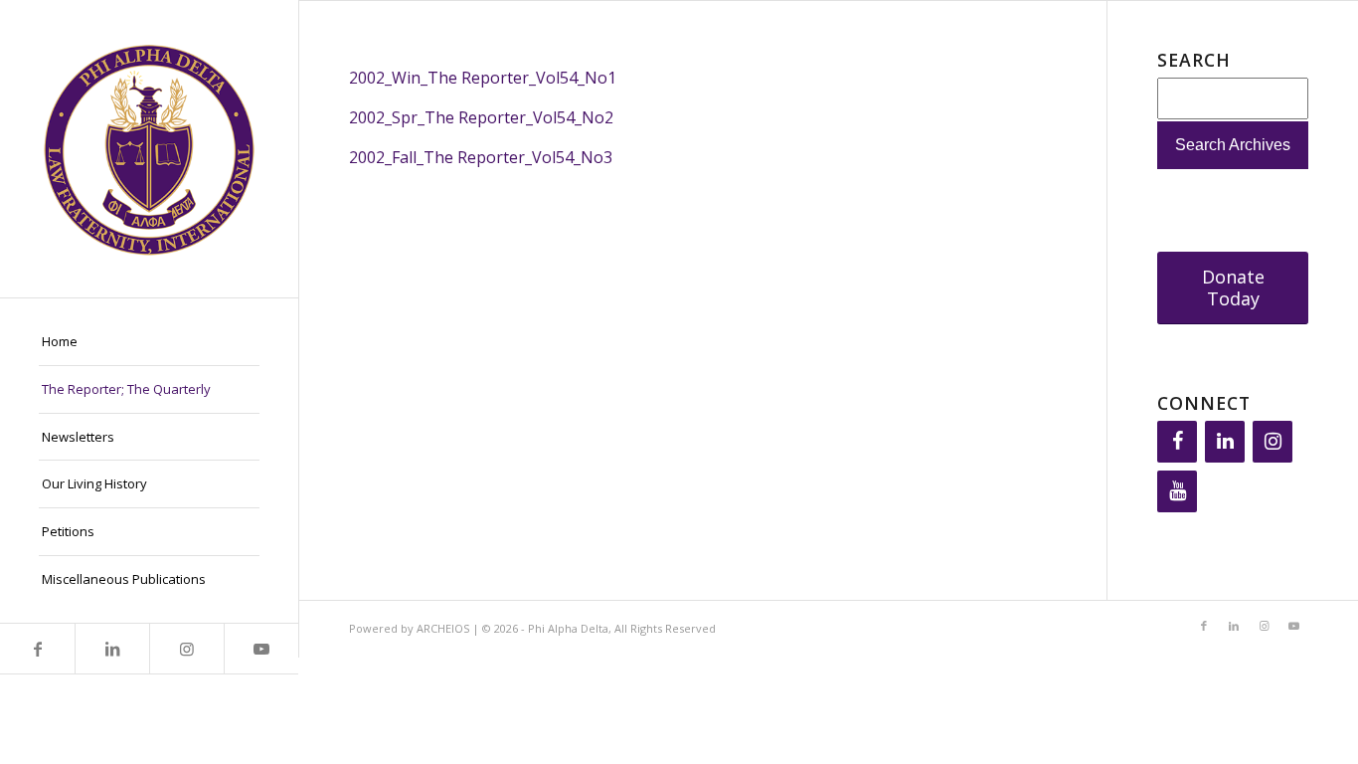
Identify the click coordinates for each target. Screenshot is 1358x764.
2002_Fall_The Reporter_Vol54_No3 (480, 157)
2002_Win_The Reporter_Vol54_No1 (482, 78)
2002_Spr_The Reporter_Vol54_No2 (481, 117)
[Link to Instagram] (186, 648)
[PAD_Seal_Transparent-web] (149, 149)
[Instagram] (1272, 442)
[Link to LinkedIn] (112, 648)
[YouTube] (1177, 491)
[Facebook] (1177, 442)
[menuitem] (149, 342)
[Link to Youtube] (261, 648)
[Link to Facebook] (37, 648)
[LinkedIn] (1225, 442)
